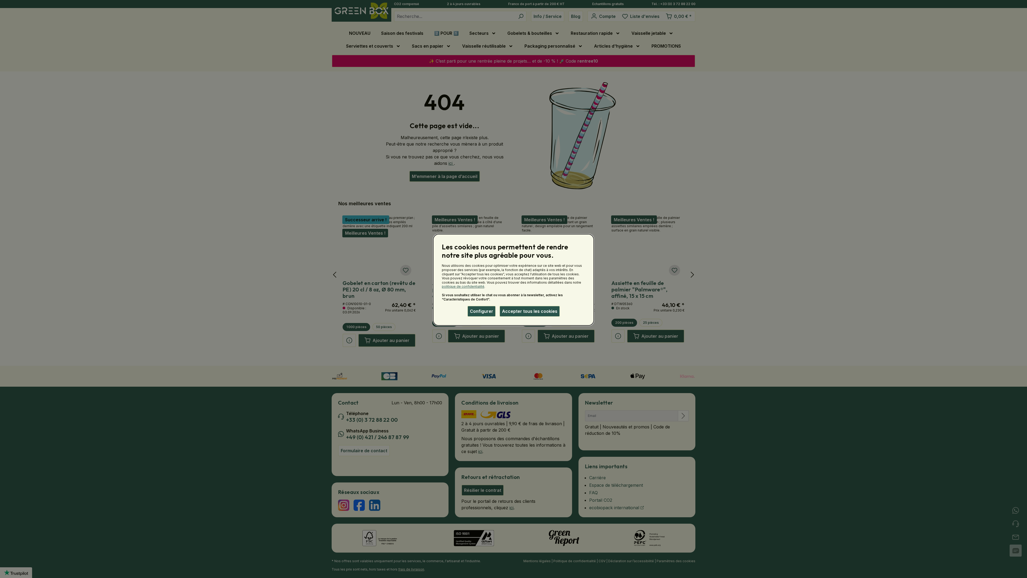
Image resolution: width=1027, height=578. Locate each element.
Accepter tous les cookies (529, 311)
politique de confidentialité (463, 287)
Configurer (481, 311)
